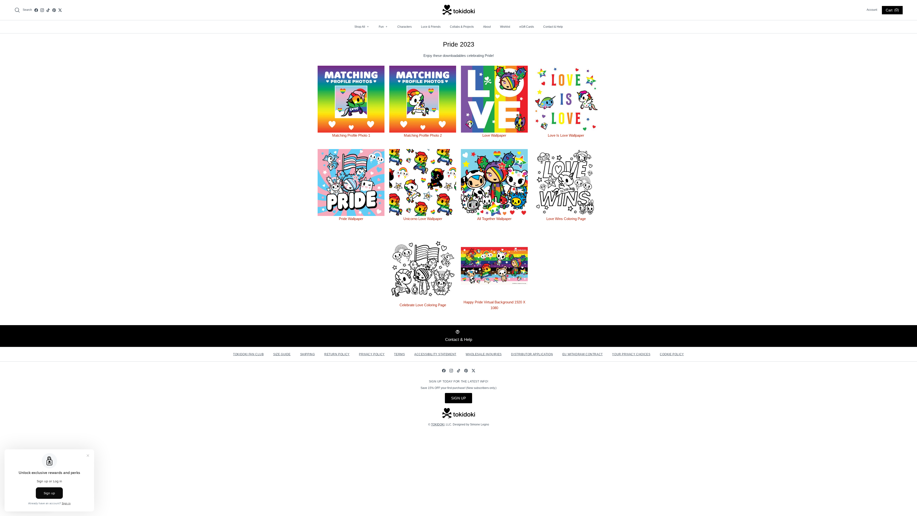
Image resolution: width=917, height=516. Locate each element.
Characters (404, 26)
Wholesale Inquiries (483, 354)
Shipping (307, 354)
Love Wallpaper (494, 135)
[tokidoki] (459, 10)
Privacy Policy (371, 354)
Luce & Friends (431, 26)
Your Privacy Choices (631, 354)
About (487, 26)
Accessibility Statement (435, 354)
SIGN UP (458, 398)
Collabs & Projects (462, 26)
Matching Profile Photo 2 (423, 135)
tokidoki (437, 424)
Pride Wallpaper (351, 219)
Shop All (361, 26)
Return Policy (337, 354)
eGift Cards (526, 26)
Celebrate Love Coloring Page (423, 305)
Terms (399, 354)
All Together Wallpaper (494, 219)
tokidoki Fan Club (248, 354)
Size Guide (282, 354)
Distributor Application (532, 354)
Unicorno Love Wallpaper (422, 219)
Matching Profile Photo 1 (351, 135)
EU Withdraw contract (582, 354)
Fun (383, 26)
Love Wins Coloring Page (566, 219)
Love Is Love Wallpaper (566, 135)
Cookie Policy (672, 354)
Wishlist (505, 26)
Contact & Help (553, 26)
